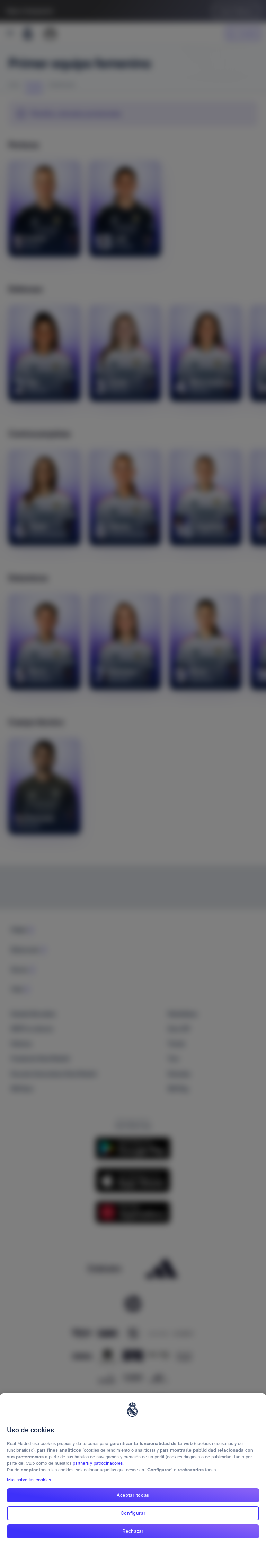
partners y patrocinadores (98, 1463)
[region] (133, 1470)
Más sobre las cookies (29, 1480)
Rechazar (133, 1531)
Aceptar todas (133, 1495)
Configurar (133, 1513)
